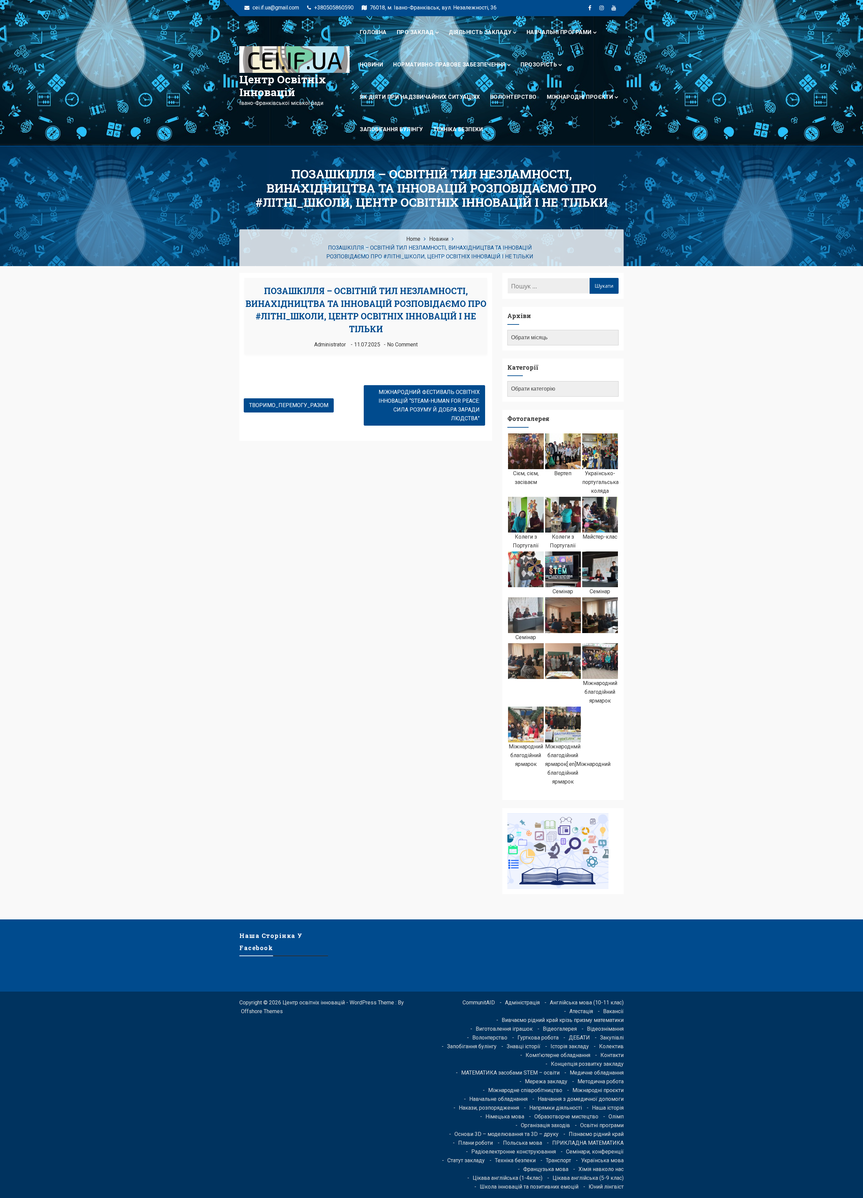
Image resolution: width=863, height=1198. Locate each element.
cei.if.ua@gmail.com (275, 7)
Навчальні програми (559, 32)
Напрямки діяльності (555, 1108)
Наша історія (608, 1108)
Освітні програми (602, 1125)
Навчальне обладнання (498, 1099)
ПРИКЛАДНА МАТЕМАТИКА (588, 1143)
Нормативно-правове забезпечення (449, 64)
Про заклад (415, 32)
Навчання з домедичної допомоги (581, 1099)
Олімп (616, 1116)
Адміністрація (522, 1002)
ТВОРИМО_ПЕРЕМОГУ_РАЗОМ (288, 405)
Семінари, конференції (595, 1151)
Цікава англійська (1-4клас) (507, 1178)
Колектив (611, 1046)
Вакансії (613, 1011)
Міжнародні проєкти (580, 97)
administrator (330, 344)
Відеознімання (605, 1029)
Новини (371, 64)
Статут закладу (466, 1160)
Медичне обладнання (597, 1072)
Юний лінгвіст (606, 1186)
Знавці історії (523, 1046)
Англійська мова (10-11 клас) (587, 1002)
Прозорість (538, 64)
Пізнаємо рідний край (596, 1134)
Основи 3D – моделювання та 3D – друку (506, 1134)
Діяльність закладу (480, 32)
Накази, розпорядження (489, 1108)
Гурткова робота (538, 1037)
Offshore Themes (262, 1011)
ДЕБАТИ (579, 1037)
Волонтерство (513, 97)
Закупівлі (612, 1037)
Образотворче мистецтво (566, 1116)
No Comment (402, 344)
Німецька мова (504, 1116)
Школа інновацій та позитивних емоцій (529, 1186)
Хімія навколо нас (601, 1169)
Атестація (581, 1011)
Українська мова (602, 1160)
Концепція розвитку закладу (587, 1064)
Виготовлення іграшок (504, 1029)
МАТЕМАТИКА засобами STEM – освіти (510, 1072)
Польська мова (522, 1143)
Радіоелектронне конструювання (513, 1151)
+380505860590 (333, 7)
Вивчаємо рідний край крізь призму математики (563, 1020)
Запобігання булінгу (391, 129)
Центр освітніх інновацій (282, 85)
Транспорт (558, 1160)
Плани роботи (475, 1143)
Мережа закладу (546, 1081)
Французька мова (545, 1169)
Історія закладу (569, 1046)
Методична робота (600, 1081)
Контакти (612, 1055)
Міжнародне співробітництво (525, 1090)
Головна (373, 32)
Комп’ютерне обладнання (558, 1055)
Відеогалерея (560, 1029)
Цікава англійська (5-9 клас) (588, 1178)
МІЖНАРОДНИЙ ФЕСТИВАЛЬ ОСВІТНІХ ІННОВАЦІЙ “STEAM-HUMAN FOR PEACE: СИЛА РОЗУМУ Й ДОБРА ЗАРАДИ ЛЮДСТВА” (429, 405)
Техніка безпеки (458, 129)
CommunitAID (479, 1002)
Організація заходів (545, 1125)
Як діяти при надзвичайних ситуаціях (420, 97)
